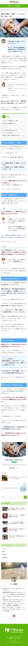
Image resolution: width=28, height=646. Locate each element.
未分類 (4, 554)
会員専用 (4, 557)
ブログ (17, 468)
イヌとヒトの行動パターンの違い (10, 120)
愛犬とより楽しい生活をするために (11, 135)
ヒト (6, 125)
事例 (3, 551)
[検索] (25, 497)
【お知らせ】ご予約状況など (14, 6)
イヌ (6, 127)
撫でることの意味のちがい (9, 123)
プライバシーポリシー (14, 640)
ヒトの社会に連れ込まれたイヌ (10, 130)
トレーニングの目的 (7, 132)
